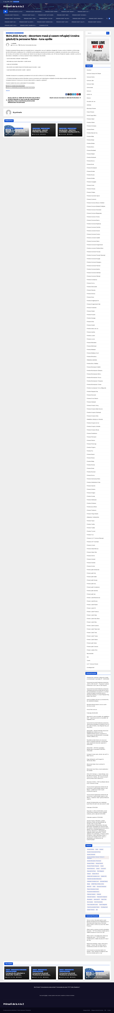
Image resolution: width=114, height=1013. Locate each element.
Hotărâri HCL (103, 876)
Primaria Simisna (91, 489)
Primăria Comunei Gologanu (94, 262)
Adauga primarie (86, 1010)
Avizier (102, 866)
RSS (105, 1010)
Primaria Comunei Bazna (93, 220)
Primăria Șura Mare (92, 506)
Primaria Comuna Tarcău (93, 216)
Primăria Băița (90, 136)
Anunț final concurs (92, 709)
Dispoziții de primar (91, 871)
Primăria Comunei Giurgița (93, 258)
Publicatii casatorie (91, 896)
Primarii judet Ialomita (26, 22)
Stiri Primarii (37, 987)
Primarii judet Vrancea (96, 18)
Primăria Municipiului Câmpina (94, 370)
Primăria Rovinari (91, 471)
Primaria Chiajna (91, 192)
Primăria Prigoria (91, 447)
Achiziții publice (90, 849)
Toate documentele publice (93, 907)
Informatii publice (104, 881)
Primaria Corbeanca (92, 279)
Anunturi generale (91, 854)
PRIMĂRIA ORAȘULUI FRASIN (95, 419)
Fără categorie (100, 871)
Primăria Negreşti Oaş (92, 391)
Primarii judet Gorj (62, 22)
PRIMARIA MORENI (92, 360)
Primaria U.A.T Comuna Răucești (95, 538)
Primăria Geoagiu (91, 318)
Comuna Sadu (90, 84)
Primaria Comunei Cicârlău (93, 227)
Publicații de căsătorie (102, 896)
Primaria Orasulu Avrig (92, 405)
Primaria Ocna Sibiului (92, 398)
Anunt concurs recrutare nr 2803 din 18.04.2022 (64, 98)
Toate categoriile (103, 904)
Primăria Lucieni (91, 335)
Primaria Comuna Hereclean (94, 209)
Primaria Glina (90, 321)
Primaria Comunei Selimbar (94, 272)
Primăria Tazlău (91, 524)
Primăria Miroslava (91, 356)
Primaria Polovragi (91, 444)
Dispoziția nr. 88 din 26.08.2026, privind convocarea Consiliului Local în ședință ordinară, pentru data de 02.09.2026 (97, 812)
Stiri (88, 657)
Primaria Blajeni (91, 154)
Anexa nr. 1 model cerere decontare (15, 85)
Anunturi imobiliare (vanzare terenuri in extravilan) (95, 857)
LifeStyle (89, 105)
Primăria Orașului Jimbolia (93, 426)
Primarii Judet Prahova (12, 15)
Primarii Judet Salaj (28, 15)
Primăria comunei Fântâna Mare (95, 248)
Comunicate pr (43, 25)
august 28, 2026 (11, 977)
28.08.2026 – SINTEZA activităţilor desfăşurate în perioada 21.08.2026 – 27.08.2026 (96, 749)
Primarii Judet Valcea (62, 18)
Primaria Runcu (91, 475)
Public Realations (75, 987)
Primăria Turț (90, 534)
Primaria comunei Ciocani (93, 230)
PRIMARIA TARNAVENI (93, 517)
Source (8, 90)
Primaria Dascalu (91, 290)
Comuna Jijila (90, 80)
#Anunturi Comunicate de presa (28, 45)
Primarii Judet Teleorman (12, 18)
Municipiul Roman (9, 128)
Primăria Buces (91, 174)
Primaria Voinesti (91, 559)
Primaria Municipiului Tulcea (94, 384)
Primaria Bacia (90, 129)
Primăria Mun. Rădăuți (92, 363)
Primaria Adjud (90, 119)
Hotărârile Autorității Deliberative (94, 878)
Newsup (22, 1010)
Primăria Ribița (90, 461)
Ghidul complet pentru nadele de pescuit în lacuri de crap (97, 939)
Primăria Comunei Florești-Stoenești (96, 255)
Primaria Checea (91, 188)
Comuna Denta (90, 77)
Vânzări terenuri (90, 909)
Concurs (89, 91)
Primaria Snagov (91, 492)
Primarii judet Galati (78, 22)
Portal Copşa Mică (91, 115)
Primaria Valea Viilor (92, 552)
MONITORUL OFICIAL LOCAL (98, 884)
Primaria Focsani (91, 314)
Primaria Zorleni (91, 566)
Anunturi (89, 70)
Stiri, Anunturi (90, 902)
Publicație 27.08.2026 (92, 807)
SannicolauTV (97, 899)
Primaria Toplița (91, 527)
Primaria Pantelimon (92, 433)
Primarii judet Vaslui (79, 18)
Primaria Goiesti (91, 325)
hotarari (89, 873)
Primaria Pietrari (91, 440)
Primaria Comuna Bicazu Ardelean (95, 202)
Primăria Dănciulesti (92, 286)
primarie (14, 43)
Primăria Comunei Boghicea (94, 223)
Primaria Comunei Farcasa (93, 251)
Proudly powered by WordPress (10, 1010)
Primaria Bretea (91, 171)
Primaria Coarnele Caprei (93, 195)
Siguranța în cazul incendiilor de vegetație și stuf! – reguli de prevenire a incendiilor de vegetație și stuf (98, 718)
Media (88, 884)
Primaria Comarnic (91, 199)
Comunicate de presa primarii (48, 987)
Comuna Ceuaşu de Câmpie (94, 73)
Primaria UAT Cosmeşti (93, 541)
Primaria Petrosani (91, 437)
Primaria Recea (91, 458)
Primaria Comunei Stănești (93, 276)
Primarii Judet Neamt (67, 11)
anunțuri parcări (99, 863)
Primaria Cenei (90, 185)
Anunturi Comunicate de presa (93, 851)
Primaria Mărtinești (91, 346)
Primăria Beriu (90, 147)
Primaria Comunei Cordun (93, 234)
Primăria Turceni (91, 531)
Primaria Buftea (91, 178)
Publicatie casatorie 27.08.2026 (95, 817)
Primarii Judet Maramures (34, 11)
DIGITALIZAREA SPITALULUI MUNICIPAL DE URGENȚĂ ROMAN (16, 131)
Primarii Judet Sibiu (63, 15)
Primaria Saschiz (91, 485)
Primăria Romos (91, 464)
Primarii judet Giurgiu (94, 22)
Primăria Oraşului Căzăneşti (94, 412)
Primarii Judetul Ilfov (16, 11)
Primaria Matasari (91, 349)
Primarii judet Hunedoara (45, 22)
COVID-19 (89, 94)
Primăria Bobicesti (91, 157)
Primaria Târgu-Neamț (92, 513)
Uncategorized (90, 667)
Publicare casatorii (91, 894)
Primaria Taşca (90, 520)
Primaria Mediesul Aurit (93, 353)
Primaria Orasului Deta (92, 416)
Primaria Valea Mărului (92, 548)
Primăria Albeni (91, 122)
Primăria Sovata (91, 496)
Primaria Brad (90, 164)
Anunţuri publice (90, 863)
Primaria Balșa (90, 140)
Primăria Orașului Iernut (93, 423)
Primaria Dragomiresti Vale (93, 304)
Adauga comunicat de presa (97, 1010)
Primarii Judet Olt (83, 11)
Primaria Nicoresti (91, 395)
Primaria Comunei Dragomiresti (95, 244)
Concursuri (103, 868)
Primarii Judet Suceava (79, 15)
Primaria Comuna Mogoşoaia (94, 213)
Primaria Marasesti (91, 342)
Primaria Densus (91, 293)
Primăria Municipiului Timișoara (95, 381)
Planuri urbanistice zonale (93, 889)
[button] (107, 18)
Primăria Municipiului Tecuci (94, 377)
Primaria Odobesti (91, 402)
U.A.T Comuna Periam (92, 664)
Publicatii (99, 894)
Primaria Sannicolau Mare (93, 478)
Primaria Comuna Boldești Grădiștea (96, 206)
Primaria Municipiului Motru (94, 374)
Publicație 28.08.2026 (92, 713)
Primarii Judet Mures (51, 11)
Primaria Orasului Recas (93, 430)
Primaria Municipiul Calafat (93, 367)
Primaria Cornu (91, 283)
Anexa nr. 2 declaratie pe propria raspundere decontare (20, 87)
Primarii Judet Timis (30, 18)
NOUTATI (89, 886)
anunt (97, 849)
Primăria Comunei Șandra (93, 269)
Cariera (97, 868)
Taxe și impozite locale (92, 904)
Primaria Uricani (91, 545)
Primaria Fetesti (91, 311)
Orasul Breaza (90, 112)
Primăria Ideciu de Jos (92, 328)
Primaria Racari (91, 454)
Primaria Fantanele (91, 307)
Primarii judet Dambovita (28, 25)
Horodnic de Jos (91, 101)
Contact (109, 1010)
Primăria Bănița (91, 143)
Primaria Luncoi (91, 339)
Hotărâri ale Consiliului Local (93, 876)
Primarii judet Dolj (11, 25)
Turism (88, 660)
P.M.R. (94, 886)
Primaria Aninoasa (91, 126)
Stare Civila (103, 899)
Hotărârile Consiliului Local (93, 881)
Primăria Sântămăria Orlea (93, 482)
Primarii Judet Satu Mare (45, 15)
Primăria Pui (90, 451)
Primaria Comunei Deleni (93, 241)
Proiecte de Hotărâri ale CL (93, 891)
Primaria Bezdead (91, 150)
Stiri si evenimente (98, 902)
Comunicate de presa (62, 987)
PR (69, 987)
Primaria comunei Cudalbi (93, 237)
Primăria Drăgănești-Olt (93, 300)
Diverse (89, 98)
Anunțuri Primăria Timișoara (93, 866)
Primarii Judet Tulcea (46, 18)
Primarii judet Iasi (10, 22)
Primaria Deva (90, 297)
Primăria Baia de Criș (92, 133)
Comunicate (90, 87)
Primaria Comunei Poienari (93, 265)
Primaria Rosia (90, 468)
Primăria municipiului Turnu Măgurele (96, 388)
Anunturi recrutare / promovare (94, 860)
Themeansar (28, 1010)
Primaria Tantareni (91, 510)
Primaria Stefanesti (91, 499)
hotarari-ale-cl (95, 873)
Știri (97, 909)
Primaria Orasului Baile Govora (95, 409)
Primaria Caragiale (91, 181)
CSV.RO (45, 995)
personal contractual (101, 886)
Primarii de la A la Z (13, 6)
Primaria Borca (90, 161)
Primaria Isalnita (91, 332)
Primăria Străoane (91, 503)
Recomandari (90, 653)
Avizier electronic (91, 868)
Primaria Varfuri (91, 555)
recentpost (89, 899)
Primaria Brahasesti (92, 168)
